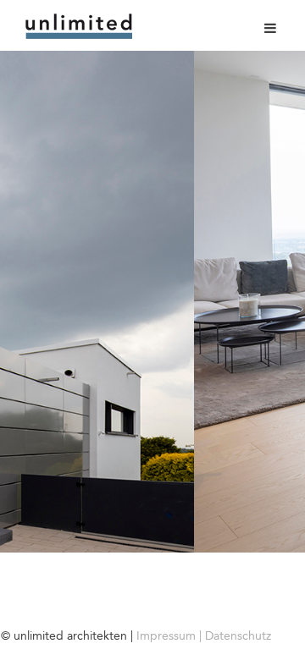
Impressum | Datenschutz (203, 636)
